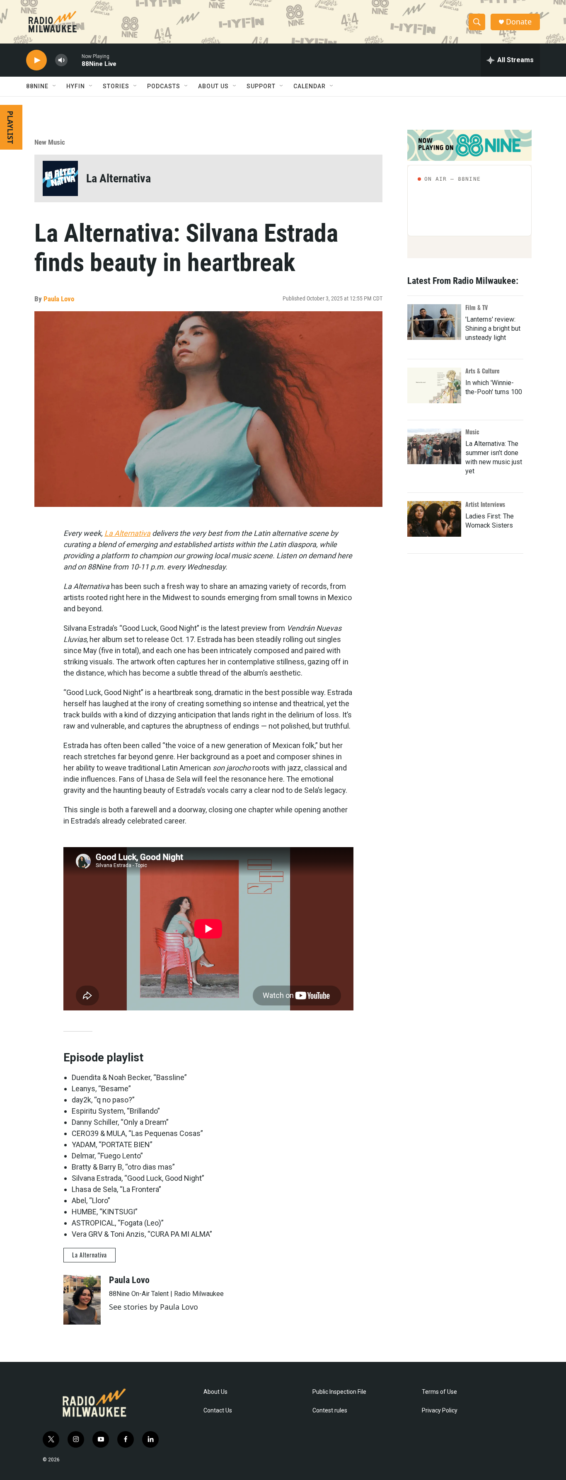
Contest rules (329, 1410)
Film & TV (476, 307)
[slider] (74, 60)
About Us (215, 1392)
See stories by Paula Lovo (153, 1307)
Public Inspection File (339, 1392)
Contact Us (217, 1410)
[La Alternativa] (60, 178)
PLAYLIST (10, 127)
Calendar (309, 86)
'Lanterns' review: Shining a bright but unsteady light (492, 328)
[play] (36, 60)
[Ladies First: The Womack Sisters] (434, 519)
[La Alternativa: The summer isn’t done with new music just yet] (434, 446)
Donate (519, 21)
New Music (49, 142)
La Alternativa (118, 178)
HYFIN (75, 86)
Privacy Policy (439, 1410)
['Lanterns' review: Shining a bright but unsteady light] (434, 322)
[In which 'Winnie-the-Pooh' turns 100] (434, 385)
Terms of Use (439, 1392)
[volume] (61, 60)
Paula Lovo (59, 299)
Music (472, 431)
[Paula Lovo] (82, 1300)
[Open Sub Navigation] (54, 86)
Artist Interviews (485, 504)
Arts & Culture (482, 370)
